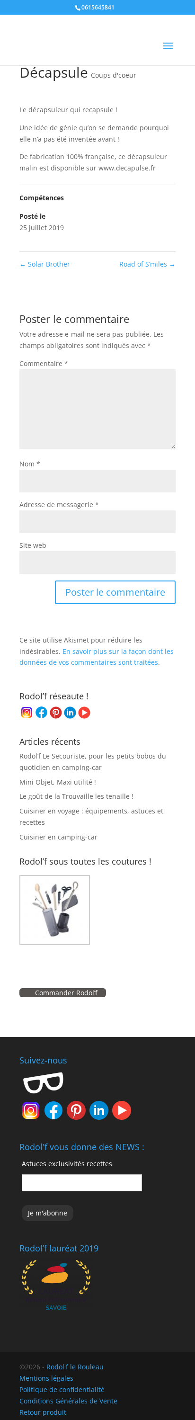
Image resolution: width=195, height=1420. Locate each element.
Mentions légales (46, 1378)
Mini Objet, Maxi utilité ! (57, 781)
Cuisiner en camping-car (58, 836)
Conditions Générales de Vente (68, 1400)
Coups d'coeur (113, 75)
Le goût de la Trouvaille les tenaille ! (76, 796)
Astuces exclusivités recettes (67, 1163)
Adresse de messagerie (59, 504)
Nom (29, 463)
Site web (32, 545)
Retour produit (42, 1412)
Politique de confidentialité (62, 1389)
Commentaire (43, 363)
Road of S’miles (147, 263)
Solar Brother (44, 263)
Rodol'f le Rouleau (75, 1366)
